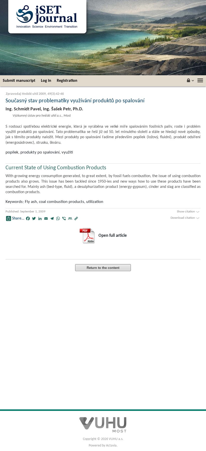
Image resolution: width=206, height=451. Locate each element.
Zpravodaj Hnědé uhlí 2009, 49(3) (30, 94)
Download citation (183, 217)
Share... (18, 218)
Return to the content (103, 268)
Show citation (186, 211)
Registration (67, 81)
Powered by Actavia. (103, 445)
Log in (46, 81)
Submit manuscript (19, 81)
